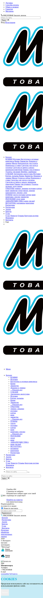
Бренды (8, 211)
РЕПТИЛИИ (11, 199)
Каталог (9, 157)
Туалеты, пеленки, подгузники (22, 185)
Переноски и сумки (13, 165)
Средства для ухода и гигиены (23, 180)
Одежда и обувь (24, 178)
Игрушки (16, 159)
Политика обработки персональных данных (6, 533)
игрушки (32, 188)
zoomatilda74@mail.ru (9, 574)
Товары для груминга (31, 170)
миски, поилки (29, 191)
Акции (8, 209)
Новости (13, 216)
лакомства (14, 191)
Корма (17, 161)
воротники (30, 203)
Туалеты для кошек (13, 172)
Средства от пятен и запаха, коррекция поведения (20, 169)
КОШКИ (9, 159)
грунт (18, 199)
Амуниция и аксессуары (23, 174)
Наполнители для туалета (28, 163)
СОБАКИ (9, 174)
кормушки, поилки (13, 197)
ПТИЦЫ (9, 195)
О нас (8, 214)
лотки (20, 191)
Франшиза (10, 218)
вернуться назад (16, 502)
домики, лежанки (21, 188)
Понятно (5, 592)
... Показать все (16, 390)
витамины (21, 203)
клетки (39, 188)
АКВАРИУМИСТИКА (15, 201)
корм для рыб (29, 201)
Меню (8, 369)
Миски (14, 163)
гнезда (15, 195)
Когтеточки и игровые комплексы (23, 382)
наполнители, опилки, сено (16, 193)
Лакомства (24, 161)
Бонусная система (31, 216)
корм (7, 191)
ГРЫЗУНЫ (10, 188)
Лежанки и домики (17, 388)
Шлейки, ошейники (28, 172)
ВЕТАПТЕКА (11, 203)
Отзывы (21, 216)
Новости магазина (10, 508)
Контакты (9, 220)
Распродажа (10, 205)
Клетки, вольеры (12, 176)
